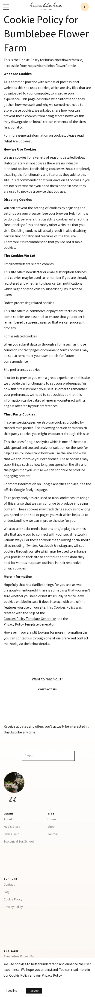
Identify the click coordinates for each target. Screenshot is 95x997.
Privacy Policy (13, 907)
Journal (53, 834)
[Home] (45, 8)
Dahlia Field (11, 834)
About (8, 819)
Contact (9, 884)
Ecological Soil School (19, 841)
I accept (34, 990)
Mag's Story (12, 826)
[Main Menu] (6, 7)
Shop (51, 826)
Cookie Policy (13, 899)
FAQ (6, 892)
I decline (11, 990)
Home (52, 819)
